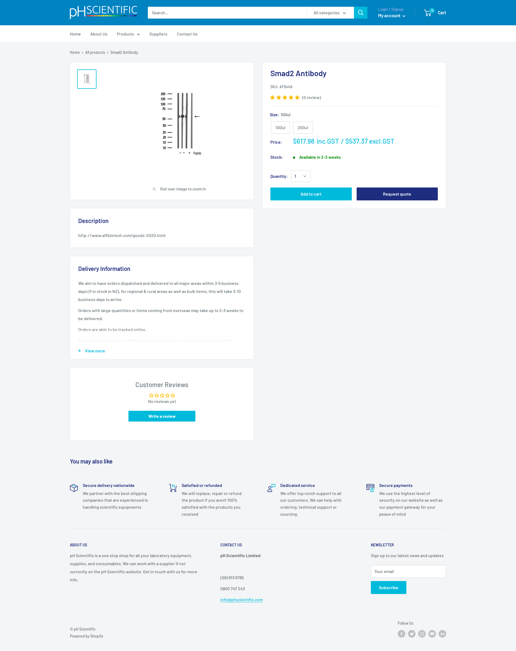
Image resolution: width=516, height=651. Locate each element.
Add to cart (310, 193)
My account (389, 15)
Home (75, 52)
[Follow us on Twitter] (411, 634)
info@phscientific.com (241, 599)
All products (95, 52)
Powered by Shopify (86, 636)
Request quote (397, 193)
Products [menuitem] (125, 33)
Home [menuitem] (75, 33)
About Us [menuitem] (99, 33)
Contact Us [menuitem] (187, 33)
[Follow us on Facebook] (401, 634)
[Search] (360, 13)
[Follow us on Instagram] (422, 634)
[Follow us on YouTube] (432, 634)
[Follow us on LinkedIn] (442, 634)
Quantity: (279, 176)
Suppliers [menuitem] (158, 33)
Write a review (162, 416)
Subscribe (388, 587)
